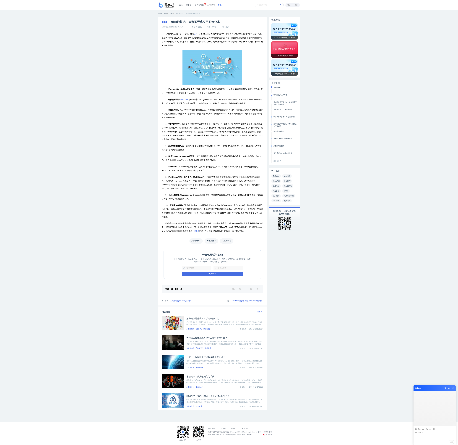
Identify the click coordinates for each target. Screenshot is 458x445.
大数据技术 (190, 329)
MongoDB (184, 100)
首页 (181, 5)
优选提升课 (199, 5)
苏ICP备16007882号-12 (265, 432)
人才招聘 (222, 428)
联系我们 (234, 428)
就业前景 (208, 348)
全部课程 (211, 5)
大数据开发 (199, 348)
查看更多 (276, 161)
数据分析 (199, 329)
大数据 (196, 34)
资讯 (219, 5)
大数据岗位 (190, 348)
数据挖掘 (206, 329)
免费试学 (212, 274)
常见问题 (245, 428)
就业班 (189, 5)
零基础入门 (199, 387)
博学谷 (196, 231)
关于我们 (211, 428)
